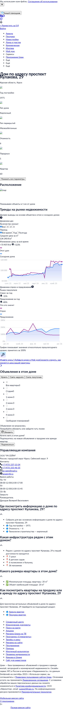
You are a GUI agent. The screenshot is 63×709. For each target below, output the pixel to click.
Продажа (10, 36)
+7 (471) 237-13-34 (11, 464)
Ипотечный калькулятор (17, 651)
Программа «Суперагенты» (18, 636)
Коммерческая (12, 45)
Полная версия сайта (20, 707)
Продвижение (12, 645)
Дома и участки (13, 42)
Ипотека (10, 48)
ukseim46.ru (7, 473)
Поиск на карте (13, 627)
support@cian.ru (26, 688)
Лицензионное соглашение (35, 680)
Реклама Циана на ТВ (16, 633)
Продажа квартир (17, 614)
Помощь (10, 648)
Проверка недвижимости (18, 654)
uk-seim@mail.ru (9, 470)
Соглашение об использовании (42, 1)
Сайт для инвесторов (16, 660)
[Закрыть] (2, 4)
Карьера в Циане (14, 657)
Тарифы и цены (13, 639)
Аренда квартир (16, 611)
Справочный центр (15, 621)
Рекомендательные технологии (36, 691)
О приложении (7, 701)
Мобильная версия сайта (12, 698)
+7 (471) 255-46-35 (11, 467)
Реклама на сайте (14, 642)
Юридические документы (18, 624)
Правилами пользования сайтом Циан (33, 677)
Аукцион (10, 630)
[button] (34, 385)
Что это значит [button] (7, 305)
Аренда (9, 33)
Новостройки (12, 39)
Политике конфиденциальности (30, 685)
